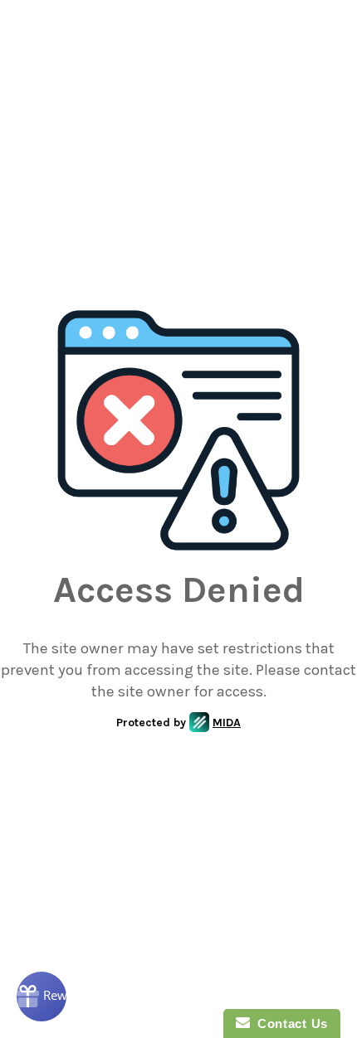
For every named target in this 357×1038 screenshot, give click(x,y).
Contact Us (289, 1023)
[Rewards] (41, 996)
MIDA (227, 722)
